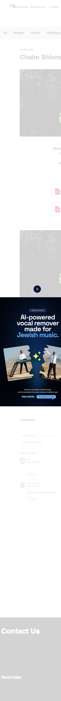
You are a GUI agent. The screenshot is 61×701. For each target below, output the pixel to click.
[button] (37, 289)
